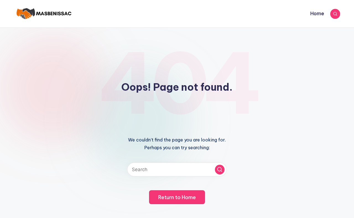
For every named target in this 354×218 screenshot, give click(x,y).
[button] (220, 169)
